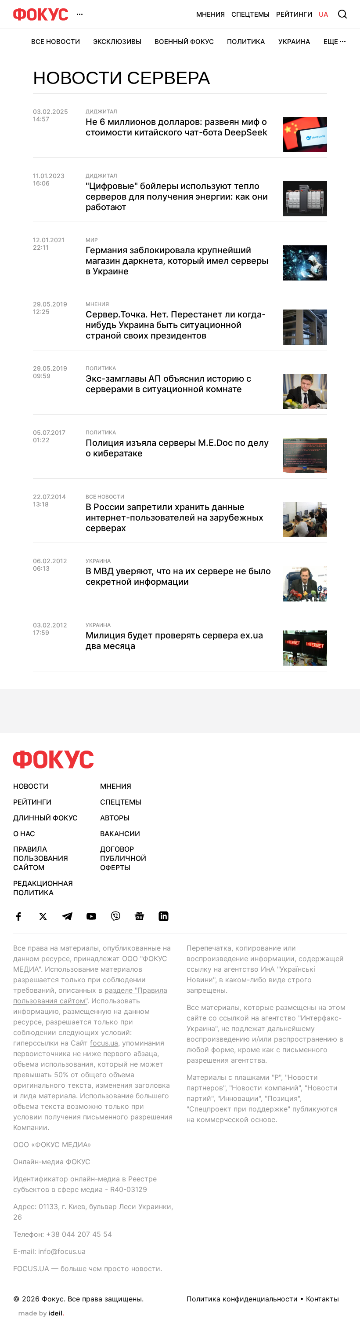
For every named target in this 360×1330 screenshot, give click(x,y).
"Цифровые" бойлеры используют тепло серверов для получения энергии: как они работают (177, 196)
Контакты (322, 1298)
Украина (294, 41)
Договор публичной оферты (123, 858)
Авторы (115, 817)
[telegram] (67, 916)
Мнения (210, 14)
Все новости (55, 41)
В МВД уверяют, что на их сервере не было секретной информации (178, 576)
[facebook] (19, 916)
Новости (30, 786)
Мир (92, 240)
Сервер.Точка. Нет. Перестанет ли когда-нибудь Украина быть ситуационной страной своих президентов (176, 325)
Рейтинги (294, 14)
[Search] (342, 14)
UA (323, 14)
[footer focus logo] (53, 760)
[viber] (115, 916)
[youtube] (91, 916)
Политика (246, 41)
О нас (24, 833)
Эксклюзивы (117, 41)
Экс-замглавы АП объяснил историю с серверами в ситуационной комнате (168, 383)
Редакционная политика (43, 888)
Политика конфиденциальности (242, 1298)
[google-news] (139, 916)
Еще (331, 41)
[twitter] (43, 916)
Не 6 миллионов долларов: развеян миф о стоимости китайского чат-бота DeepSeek (176, 127)
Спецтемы (250, 14)
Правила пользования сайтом (40, 858)
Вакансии (120, 833)
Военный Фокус (184, 41)
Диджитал (101, 112)
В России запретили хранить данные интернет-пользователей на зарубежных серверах (174, 517)
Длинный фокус (45, 817)
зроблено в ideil (41, 1314)
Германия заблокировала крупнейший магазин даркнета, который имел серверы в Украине (177, 261)
